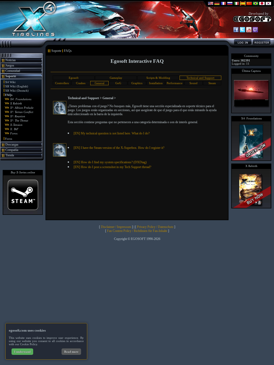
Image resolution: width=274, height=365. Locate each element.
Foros (13, 133)
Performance (174, 83)
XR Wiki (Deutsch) (17, 90)
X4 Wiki (10, 82)
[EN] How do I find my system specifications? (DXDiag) (110, 162)
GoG (118, 83)
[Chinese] (249, 6)
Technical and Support (200, 77)
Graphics (136, 83)
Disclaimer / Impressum (116, 227)
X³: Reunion (17, 116)
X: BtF (14, 129)
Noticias (10, 60)
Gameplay (116, 77)
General (99, 83)
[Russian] (230, 6)
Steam (212, 83)
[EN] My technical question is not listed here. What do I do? (112, 133)
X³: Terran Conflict (21, 112)
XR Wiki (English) (16, 86)
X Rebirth (16, 103)
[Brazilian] (255, 6)
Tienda (9, 155)
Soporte (10, 76)
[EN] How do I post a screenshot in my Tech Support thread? (112, 167)
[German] (217, 6)
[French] (223, 6)
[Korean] (268, 6)
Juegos (9, 65)
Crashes (80, 83)
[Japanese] (262, 6)
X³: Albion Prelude (21, 107)
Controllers (62, 83)
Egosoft (73, 77)
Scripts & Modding (158, 77)
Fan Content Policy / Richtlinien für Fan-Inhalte (137, 231)
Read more (71, 351)
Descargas (11, 144)
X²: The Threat (19, 120)
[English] (210, 6)
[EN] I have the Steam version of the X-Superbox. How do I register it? (119, 148)
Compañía (11, 150)
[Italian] (236, 6)
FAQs (8, 94)
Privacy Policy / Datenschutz (155, 227)
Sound (193, 83)
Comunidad (12, 71)
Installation (156, 83)
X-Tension (16, 124)
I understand (22, 351)
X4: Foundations (20, 99)
